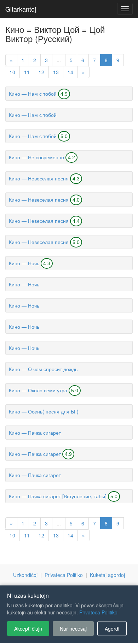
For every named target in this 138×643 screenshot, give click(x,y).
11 (27, 72)
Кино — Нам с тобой (33, 93)
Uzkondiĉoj (25, 574)
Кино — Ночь (24, 263)
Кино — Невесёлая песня (39, 241)
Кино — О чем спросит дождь (43, 369)
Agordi (112, 628)
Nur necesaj (73, 628)
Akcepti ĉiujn (28, 628)
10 (12, 72)
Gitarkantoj (20, 8)
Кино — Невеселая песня (39, 178)
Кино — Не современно (36, 157)
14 (70, 72)
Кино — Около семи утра (38, 390)
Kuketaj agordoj (107, 574)
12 (41, 72)
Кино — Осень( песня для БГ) (44, 411)
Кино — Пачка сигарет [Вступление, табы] (58, 496)
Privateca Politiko (64, 574)
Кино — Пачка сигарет (35, 432)
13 (56, 72)
